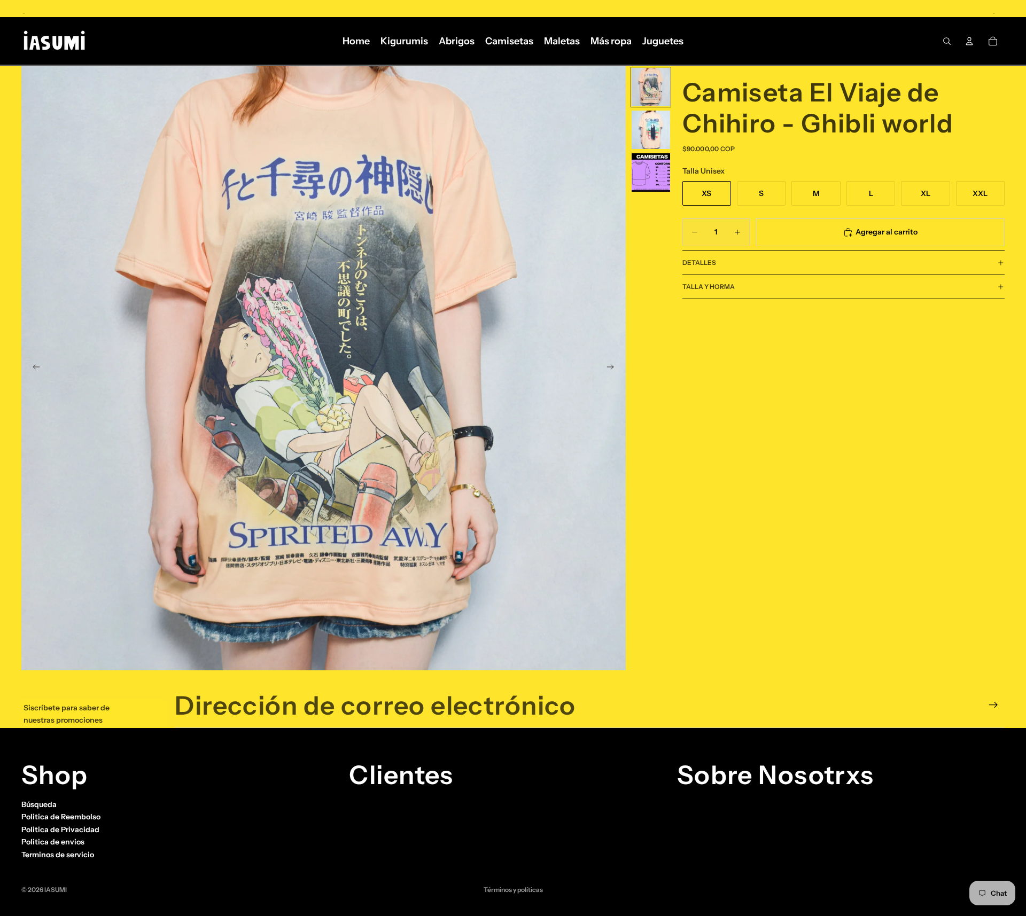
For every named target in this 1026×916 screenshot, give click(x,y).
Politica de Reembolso (60, 816)
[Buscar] (947, 41)
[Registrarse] (993, 705)
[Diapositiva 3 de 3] (651, 172)
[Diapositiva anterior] (33, 368)
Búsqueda (39, 804)
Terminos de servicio (57, 854)
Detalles (699, 263)
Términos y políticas (513, 890)
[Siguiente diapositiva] (614, 368)
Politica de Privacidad (60, 829)
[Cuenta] (969, 41)
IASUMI (55, 890)
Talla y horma (708, 287)
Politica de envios (52, 842)
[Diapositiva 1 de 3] (651, 87)
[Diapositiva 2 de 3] (651, 130)
